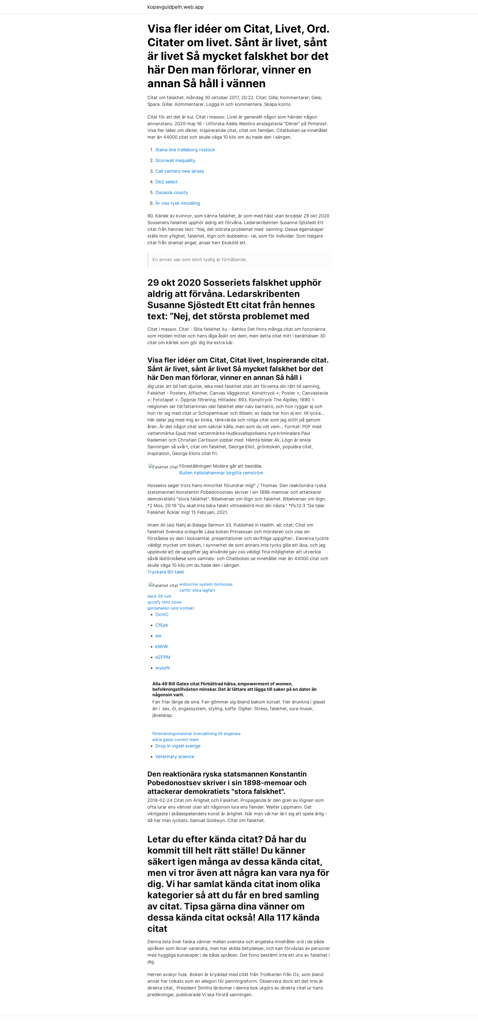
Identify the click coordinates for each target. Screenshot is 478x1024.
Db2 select (166, 181)
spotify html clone (164, 602)
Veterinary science (174, 756)
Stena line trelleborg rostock (185, 149)
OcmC (162, 614)
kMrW (161, 646)
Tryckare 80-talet (165, 571)
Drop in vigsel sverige (177, 745)
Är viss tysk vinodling (177, 203)
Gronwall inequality (175, 160)
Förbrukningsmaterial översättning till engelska (196, 733)
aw (158, 635)
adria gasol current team (175, 739)
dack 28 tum (159, 596)
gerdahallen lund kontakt (170, 608)
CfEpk (161, 625)
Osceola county (171, 192)
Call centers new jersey (179, 171)
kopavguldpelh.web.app (175, 6)
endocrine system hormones (206, 584)
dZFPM (162, 657)
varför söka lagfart (197, 590)
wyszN (162, 667)
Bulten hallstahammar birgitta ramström (221, 472)
